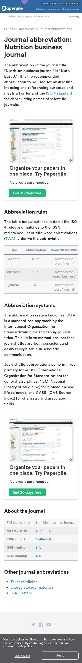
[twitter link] (33, 625)
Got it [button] (60, 655)
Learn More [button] (22, 656)
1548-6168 (43, 539)
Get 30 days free (27, 192)
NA (38, 547)
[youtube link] (49, 625)
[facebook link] (41, 625)
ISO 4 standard (59, 93)
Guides (9, 29)
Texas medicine (24, 581)
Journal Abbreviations (55, 29)
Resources (26, 29)
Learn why (74, 16)
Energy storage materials (32, 587)
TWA (9, 238)
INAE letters (21, 593)
